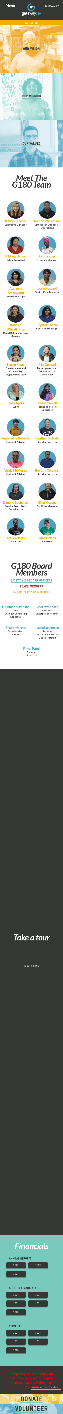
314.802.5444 (51, 5)
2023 (38, 1265)
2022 (16, 1265)
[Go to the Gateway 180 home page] (31, 9)
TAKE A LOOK (31, 966)
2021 (38, 1303)
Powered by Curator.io (46, 1387)
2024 (16, 1274)
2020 (16, 1312)
